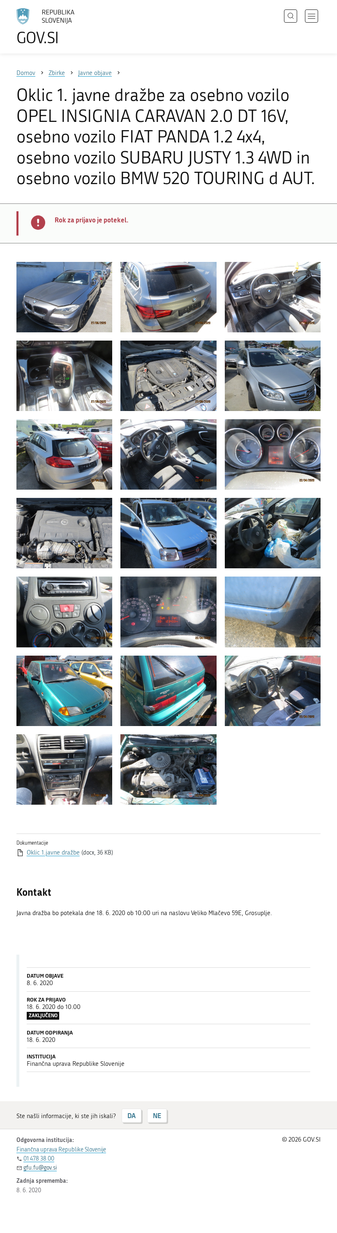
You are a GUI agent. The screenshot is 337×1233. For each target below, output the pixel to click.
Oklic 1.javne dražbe (53, 852)
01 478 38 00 (38, 1158)
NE (157, 1115)
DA (131, 1115)
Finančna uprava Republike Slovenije (61, 1149)
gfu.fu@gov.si (40, 1167)
